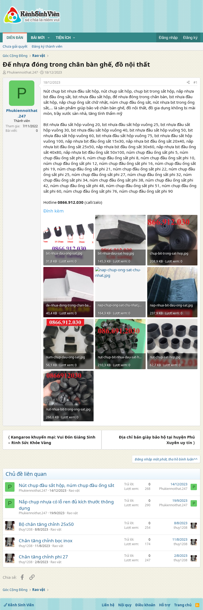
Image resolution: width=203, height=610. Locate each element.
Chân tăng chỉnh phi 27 (43, 557)
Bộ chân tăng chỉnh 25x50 (46, 524)
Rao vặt (74, 490)
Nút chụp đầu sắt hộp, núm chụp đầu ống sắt (66, 485)
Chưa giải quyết (15, 46)
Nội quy (124, 605)
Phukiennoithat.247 (22, 72)
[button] (48, 37)
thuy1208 (26, 529)
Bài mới (38, 38)
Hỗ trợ (164, 605)
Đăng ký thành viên (47, 46)
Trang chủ (183, 605)
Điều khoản (145, 605)
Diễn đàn (15, 38)
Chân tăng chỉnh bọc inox (45, 540)
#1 (195, 82)
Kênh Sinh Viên (20, 605)
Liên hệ (108, 605)
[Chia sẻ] (188, 83)
